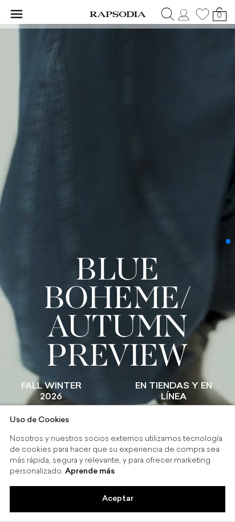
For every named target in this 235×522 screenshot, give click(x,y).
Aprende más (90, 471)
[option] (117, 260)
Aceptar (117, 499)
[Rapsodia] (117, 14)
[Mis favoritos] (202, 14)
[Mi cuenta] (185, 14)
